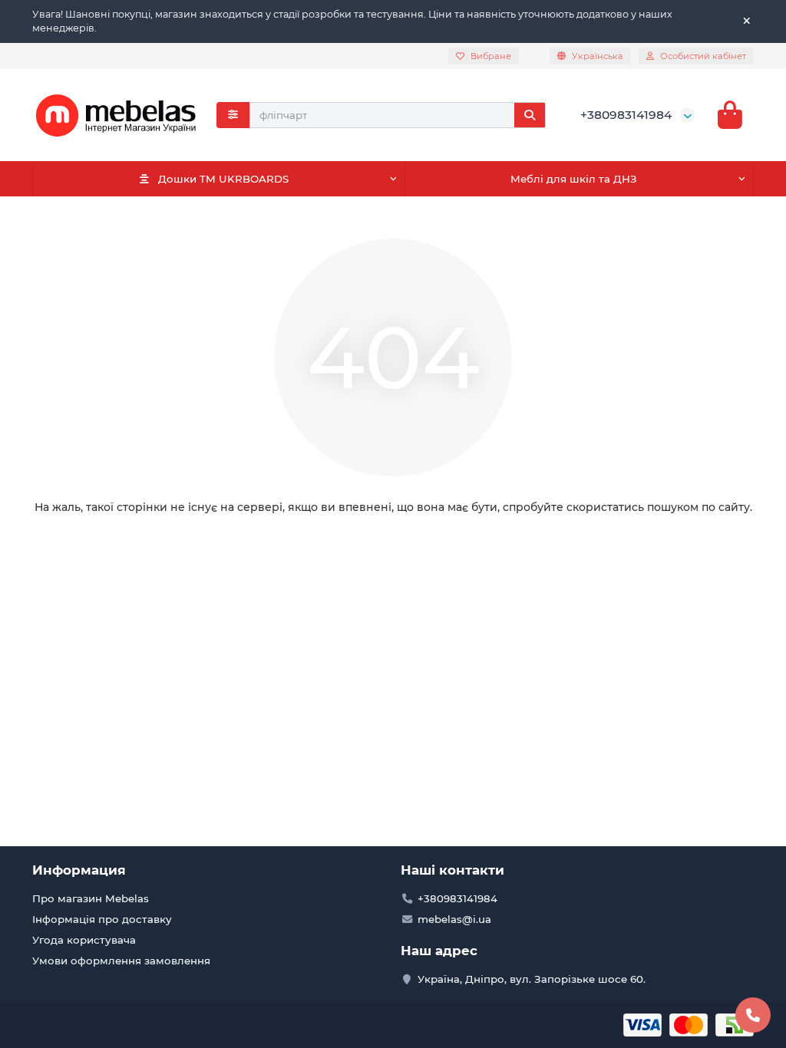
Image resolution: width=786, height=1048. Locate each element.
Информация (79, 870)
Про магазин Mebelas (90, 898)
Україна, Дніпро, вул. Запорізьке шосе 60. (532, 979)
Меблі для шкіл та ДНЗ (573, 179)
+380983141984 (626, 114)
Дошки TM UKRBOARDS (223, 179)
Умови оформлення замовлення (121, 960)
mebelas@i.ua (454, 919)
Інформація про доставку (102, 919)
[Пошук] (529, 115)
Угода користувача (84, 940)
